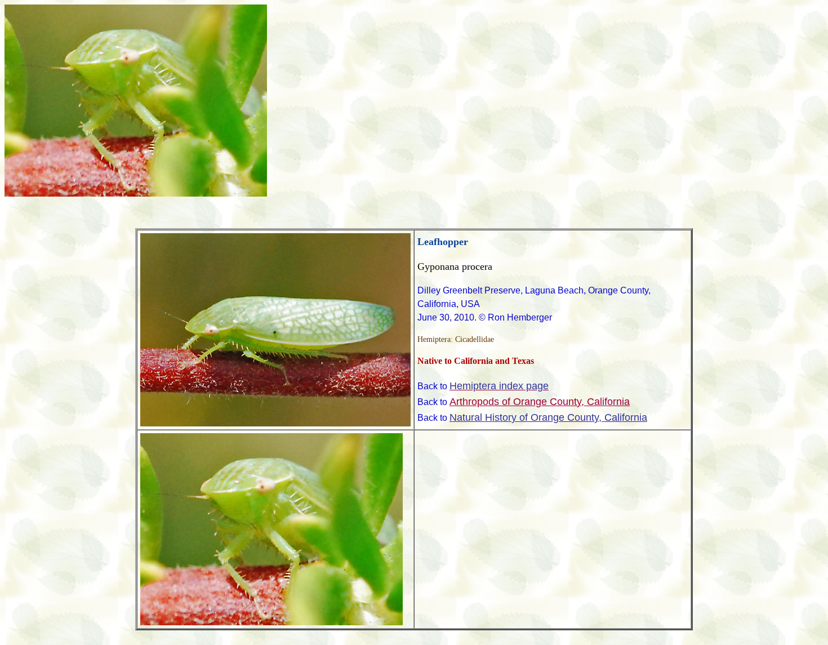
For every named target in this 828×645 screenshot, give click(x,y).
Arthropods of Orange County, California (539, 401)
